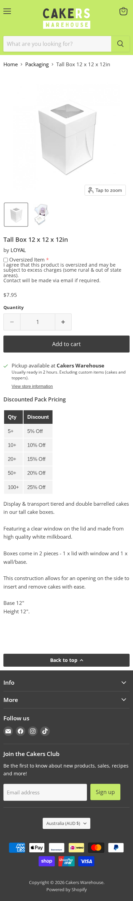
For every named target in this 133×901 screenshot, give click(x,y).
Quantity (13, 307)
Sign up (105, 792)
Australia (63, 823)
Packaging (37, 64)
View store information (32, 386)
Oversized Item (27, 259)
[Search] (120, 44)
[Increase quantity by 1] (63, 321)
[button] (16, 214)
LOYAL (18, 250)
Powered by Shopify (66, 889)
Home (10, 64)
